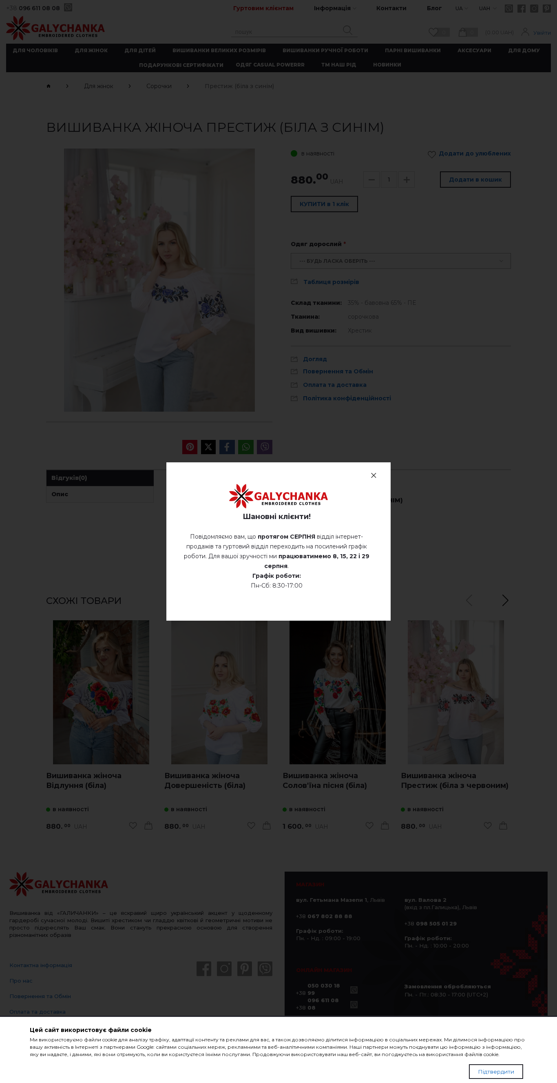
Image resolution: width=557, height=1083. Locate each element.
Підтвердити (496, 1071)
